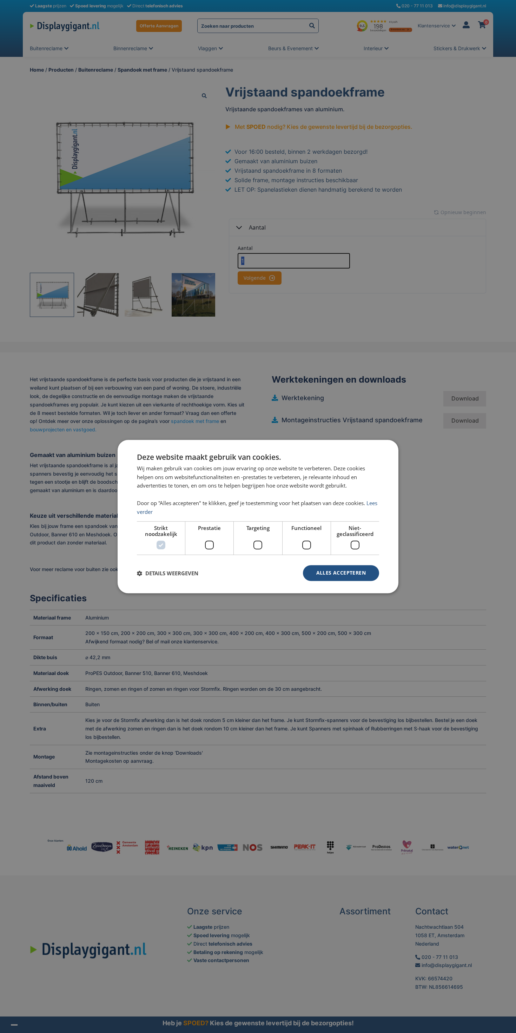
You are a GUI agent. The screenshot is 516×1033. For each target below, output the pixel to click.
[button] (167, 573)
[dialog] (258, 517)
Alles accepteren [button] (341, 573)
